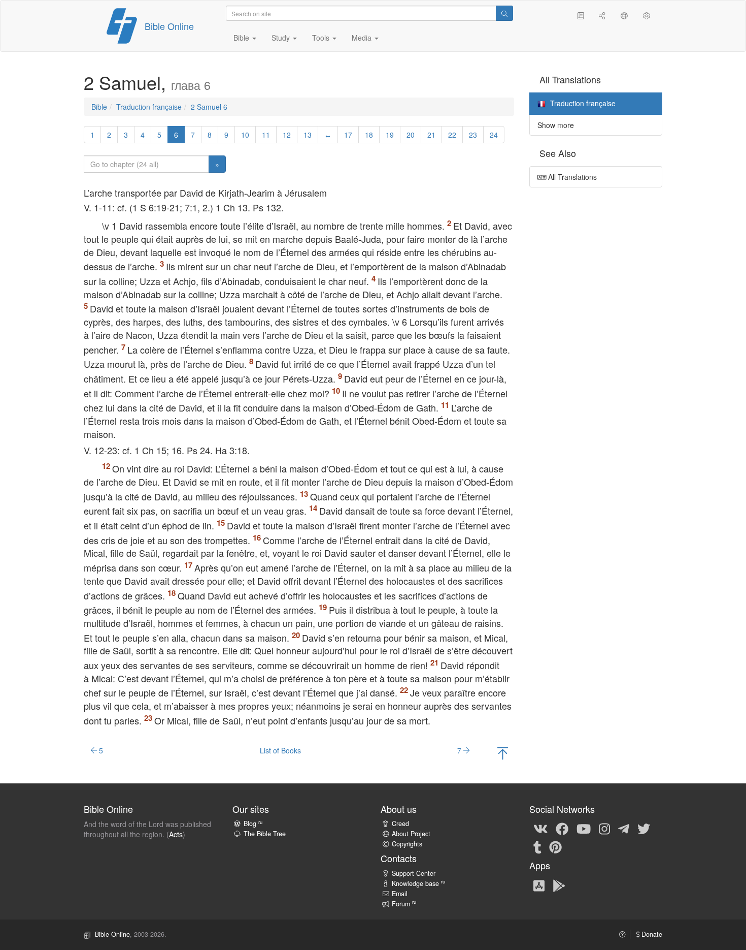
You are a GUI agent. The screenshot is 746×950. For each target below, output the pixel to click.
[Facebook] (562, 828)
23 (473, 135)
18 (369, 135)
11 (266, 135)
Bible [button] (242, 38)
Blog (253, 823)
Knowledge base (418, 883)
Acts (176, 834)
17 (348, 135)
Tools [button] (321, 38)
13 (307, 135)
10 (245, 135)
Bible (99, 107)
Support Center (413, 873)
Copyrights (407, 843)
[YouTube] (584, 828)
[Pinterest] (555, 846)
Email (400, 893)
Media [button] (363, 38)
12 (287, 135)
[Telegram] (623, 828)
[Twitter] (643, 828)
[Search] (504, 13)
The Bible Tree (265, 833)
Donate (650, 934)
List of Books (280, 750)
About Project (411, 833)
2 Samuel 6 (209, 107)
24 (494, 135)
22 (452, 135)
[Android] (559, 885)
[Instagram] (604, 828)
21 (431, 135)
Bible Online (169, 25)
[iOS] (539, 885)
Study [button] (282, 38)
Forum (404, 903)
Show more (555, 125)
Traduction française (149, 107)
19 (390, 135)
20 (410, 135)
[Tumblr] (537, 846)
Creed (400, 823)
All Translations (571, 177)
